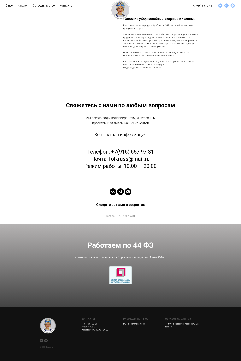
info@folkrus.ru (88, 327)
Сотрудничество (44, 5)
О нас (9, 5)
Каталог (22, 5)
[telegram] (226, 5)
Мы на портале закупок (134, 324)
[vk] (220, 5)
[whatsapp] (233, 5)
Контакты (66, 5)
